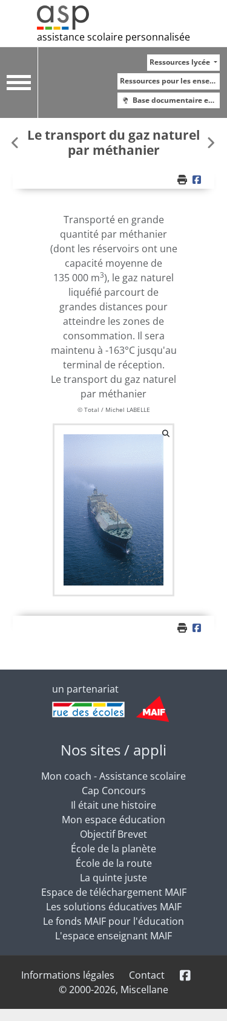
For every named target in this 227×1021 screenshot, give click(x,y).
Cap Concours (114, 790)
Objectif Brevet (113, 834)
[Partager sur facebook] (198, 179)
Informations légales (67, 975)
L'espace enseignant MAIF (113, 935)
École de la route (114, 863)
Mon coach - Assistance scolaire (113, 776)
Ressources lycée (181, 62)
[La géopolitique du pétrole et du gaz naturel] (16, 142)
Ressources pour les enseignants (170, 81)
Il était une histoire (113, 805)
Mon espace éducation (113, 819)
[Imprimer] (183, 179)
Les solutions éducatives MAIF (114, 906)
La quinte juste (113, 877)
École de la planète (113, 848)
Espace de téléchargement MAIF (113, 892)
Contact (147, 975)
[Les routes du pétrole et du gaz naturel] (211, 142)
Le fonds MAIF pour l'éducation (113, 921)
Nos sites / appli (113, 750)
